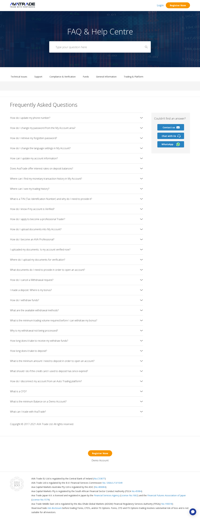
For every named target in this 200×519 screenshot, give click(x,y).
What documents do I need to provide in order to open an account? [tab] (47, 270)
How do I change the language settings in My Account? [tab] (40, 148)
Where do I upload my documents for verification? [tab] (37, 259)
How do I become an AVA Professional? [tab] (32, 239)
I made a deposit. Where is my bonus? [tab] (31, 290)
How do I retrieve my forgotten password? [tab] (33, 138)
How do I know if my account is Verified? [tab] (32, 209)
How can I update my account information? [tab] (34, 158)
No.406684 (100, 486)
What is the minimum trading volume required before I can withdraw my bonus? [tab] (53, 320)
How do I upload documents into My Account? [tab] (35, 229)
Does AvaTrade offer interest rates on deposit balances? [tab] (41, 168)
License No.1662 (129, 495)
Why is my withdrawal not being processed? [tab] (34, 330)
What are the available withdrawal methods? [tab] (34, 310)
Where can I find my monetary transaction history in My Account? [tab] (46, 178)
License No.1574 (40, 499)
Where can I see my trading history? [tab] (29, 188)
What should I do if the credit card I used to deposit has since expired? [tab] (49, 371)
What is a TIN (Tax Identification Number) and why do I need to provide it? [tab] (51, 199)
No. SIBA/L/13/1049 (112, 482)
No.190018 (166, 503)
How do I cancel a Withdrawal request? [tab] (31, 280)
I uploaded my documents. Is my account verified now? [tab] (40, 249)
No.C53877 (99, 478)
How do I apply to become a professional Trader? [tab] (37, 219)
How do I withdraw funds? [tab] (24, 300)
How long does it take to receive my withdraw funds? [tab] (39, 340)
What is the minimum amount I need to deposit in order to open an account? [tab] (52, 361)
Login (160, 5)
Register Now (178, 5)
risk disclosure (55, 508)
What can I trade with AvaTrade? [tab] (28, 411)
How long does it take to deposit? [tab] (28, 351)
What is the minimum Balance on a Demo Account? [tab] (38, 401)
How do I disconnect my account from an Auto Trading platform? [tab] (46, 381)
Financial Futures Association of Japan (166, 495)
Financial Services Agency (107, 495)
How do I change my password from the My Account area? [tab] (42, 128)
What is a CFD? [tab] (18, 391)
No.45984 (136, 491)
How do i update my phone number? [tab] (30, 118)
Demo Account (100, 460)
